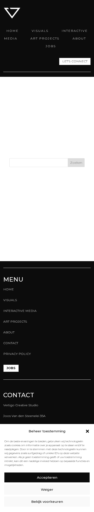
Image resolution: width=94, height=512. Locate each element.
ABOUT (79, 38)
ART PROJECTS (44, 38)
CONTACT (10, 343)
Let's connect (74, 61)
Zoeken (76, 163)
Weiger (47, 489)
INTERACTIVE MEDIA (20, 311)
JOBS (51, 46)
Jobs (11, 368)
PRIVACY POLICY (17, 354)
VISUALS (40, 31)
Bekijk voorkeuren (47, 501)
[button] (87, 431)
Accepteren (47, 477)
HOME (12, 31)
